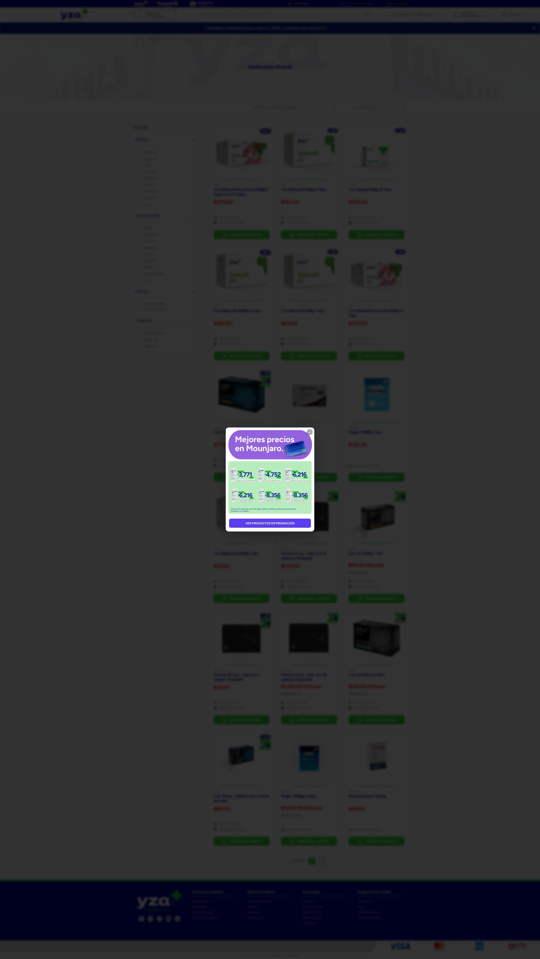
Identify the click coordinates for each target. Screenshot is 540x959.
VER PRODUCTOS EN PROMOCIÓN (270, 523)
